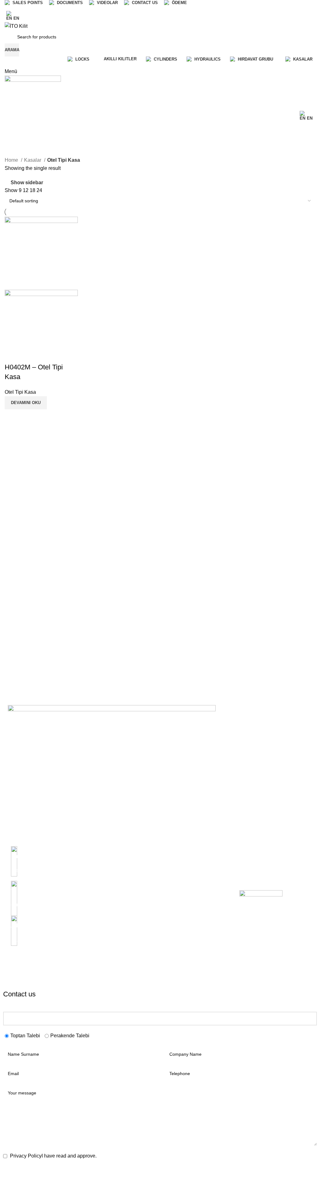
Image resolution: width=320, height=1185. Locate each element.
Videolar (95, 904)
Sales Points (99, 883)
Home (12, 160)
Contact (94, 926)
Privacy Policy (176, 911)
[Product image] (41, 325)
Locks (169, 873)
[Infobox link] (46, 860)
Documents (98, 894)
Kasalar (33, 160)
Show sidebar (27, 182)
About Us (96, 873)
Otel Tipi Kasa (20, 392)
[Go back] (12, 130)
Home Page (99, 862)
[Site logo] (16, 25)
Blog (91, 915)
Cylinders (172, 883)
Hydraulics (173, 862)
